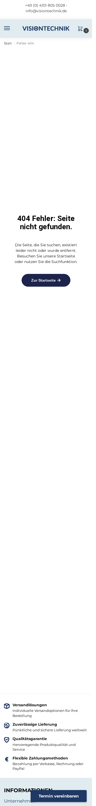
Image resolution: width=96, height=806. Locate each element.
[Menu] (12, 28)
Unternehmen (20, 801)
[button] (81, 29)
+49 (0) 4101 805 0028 (45, 5)
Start (8, 43)
